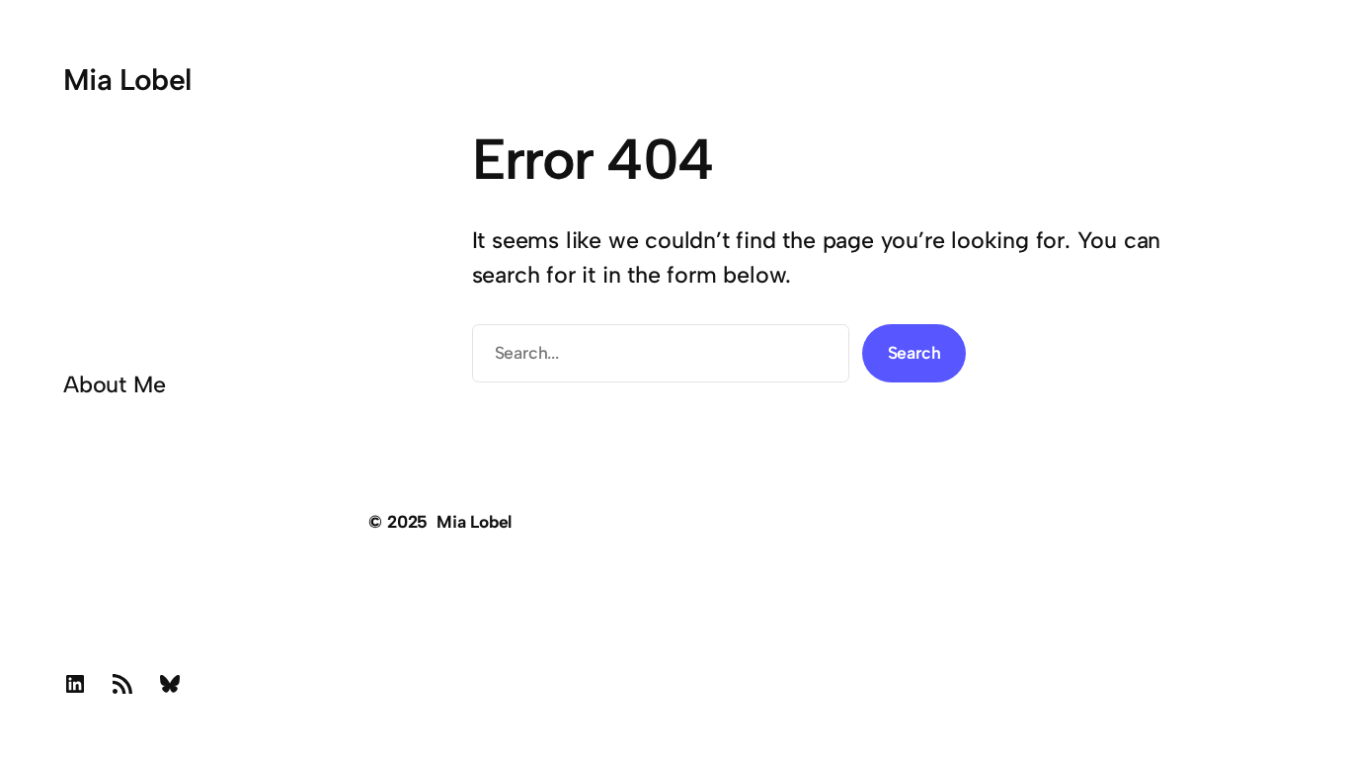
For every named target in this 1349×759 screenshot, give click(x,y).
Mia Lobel (127, 79)
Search (914, 352)
